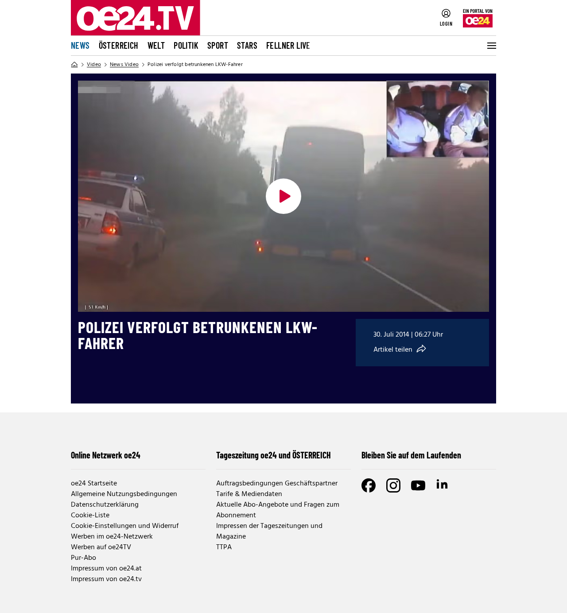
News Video (124, 64)
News (80, 45)
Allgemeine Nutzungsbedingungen (124, 494)
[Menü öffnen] (491, 45)
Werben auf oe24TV (101, 547)
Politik (186, 45)
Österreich (119, 45)
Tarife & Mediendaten (249, 494)
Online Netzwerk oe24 (105, 455)
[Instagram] (393, 485)
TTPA (224, 547)
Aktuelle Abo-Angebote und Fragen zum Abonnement (277, 510)
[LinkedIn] (443, 485)
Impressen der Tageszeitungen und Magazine (269, 531)
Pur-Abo (83, 558)
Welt (156, 45)
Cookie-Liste (90, 515)
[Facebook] (368, 485)
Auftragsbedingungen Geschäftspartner (277, 483)
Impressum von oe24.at (106, 568)
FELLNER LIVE (288, 45)
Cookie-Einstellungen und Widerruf (125, 526)
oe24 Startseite (94, 483)
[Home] (74, 64)
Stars (247, 45)
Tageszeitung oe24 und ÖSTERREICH (273, 455)
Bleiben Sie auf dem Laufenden (411, 455)
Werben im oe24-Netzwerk (112, 537)
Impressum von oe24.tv (106, 579)
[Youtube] (418, 485)
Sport (217, 45)
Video (94, 64)
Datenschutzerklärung (105, 505)
